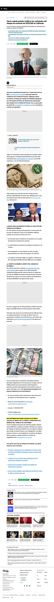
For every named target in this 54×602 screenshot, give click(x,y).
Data (45, 575)
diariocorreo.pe (42, 595)
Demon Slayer (43, 12)
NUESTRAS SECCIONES (40, 570)
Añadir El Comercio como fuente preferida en (36, 17)
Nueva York (22, 12)
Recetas (46, 582)
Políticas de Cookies (24, 574)
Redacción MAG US (11, 85)
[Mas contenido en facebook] (24, 586)
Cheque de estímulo (13, 485)
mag (12, 597)
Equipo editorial (5, 574)
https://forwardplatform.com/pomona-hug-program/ (24, 414)
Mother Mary (32, 12)
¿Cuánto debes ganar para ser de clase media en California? (28, 140)
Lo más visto (11, 490)
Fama (38, 579)
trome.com (34, 595)
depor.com (28, 595)
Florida (9, 12)
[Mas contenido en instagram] (29, 586)
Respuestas (39, 572)
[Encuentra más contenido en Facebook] (8, 44)
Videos (45, 572)
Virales (38, 582)
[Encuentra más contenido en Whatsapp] (14, 44)
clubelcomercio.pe (14, 595)
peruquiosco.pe (6, 597)
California (13, 12)
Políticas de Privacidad (24, 572)
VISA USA (38, 12)
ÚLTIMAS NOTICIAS (12, 547)
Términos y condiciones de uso (26, 570)
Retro (45, 579)
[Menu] (2, 8)
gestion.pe (22, 595)
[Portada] (6, 573)
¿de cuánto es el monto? (24, 437)
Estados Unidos (29, 485)
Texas (18, 12)
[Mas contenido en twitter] (27, 586)
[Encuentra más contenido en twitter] (11, 44)
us (37, 575)
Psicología (27, 12)
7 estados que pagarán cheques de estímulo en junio (27, 148)
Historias (39, 585)
